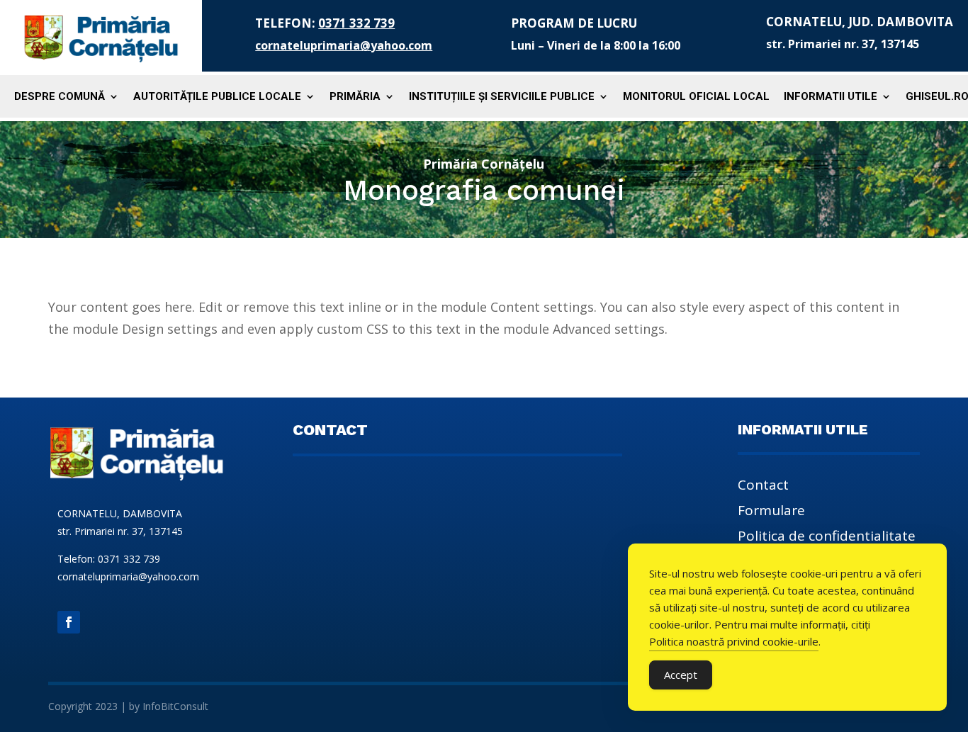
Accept (680, 675)
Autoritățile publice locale (217, 97)
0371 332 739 (356, 23)
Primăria (355, 97)
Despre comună (59, 97)
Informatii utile (830, 97)
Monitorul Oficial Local (696, 97)
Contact (763, 487)
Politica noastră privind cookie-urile (733, 641)
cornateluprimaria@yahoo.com (343, 45)
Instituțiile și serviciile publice (502, 97)
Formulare (771, 512)
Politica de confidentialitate (827, 538)
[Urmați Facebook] (68, 622)
